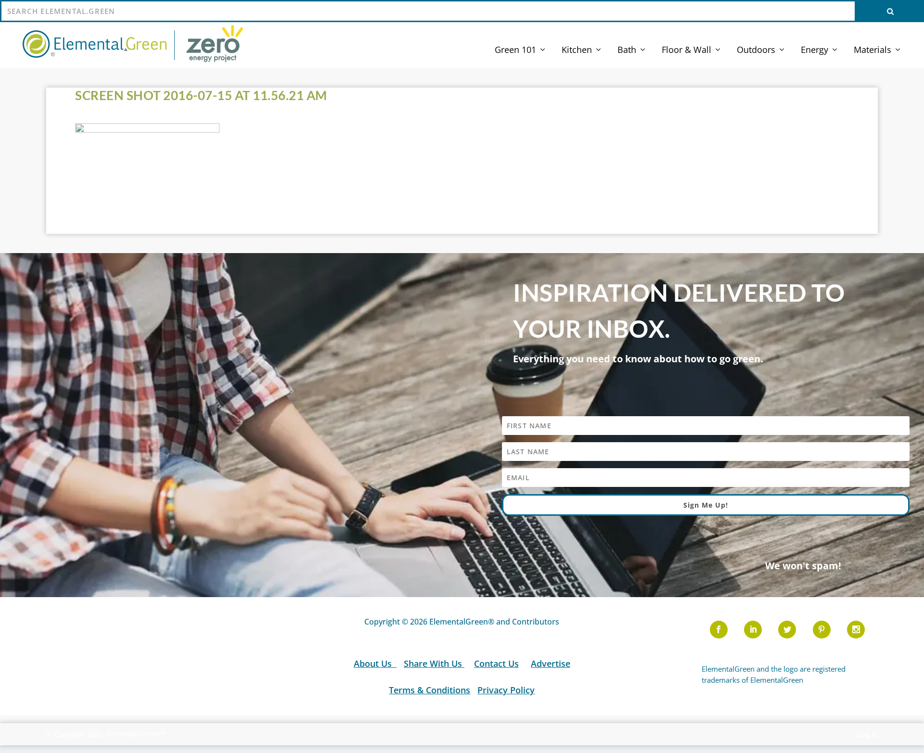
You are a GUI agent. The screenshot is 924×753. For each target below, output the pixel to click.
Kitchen (577, 50)
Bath (626, 50)
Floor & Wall (686, 50)
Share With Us (434, 663)
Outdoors (756, 50)
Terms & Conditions (429, 690)
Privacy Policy (506, 690)
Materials (872, 50)
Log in (868, 734)
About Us (374, 663)
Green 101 (515, 50)
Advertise (550, 663)
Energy (814, 50)
